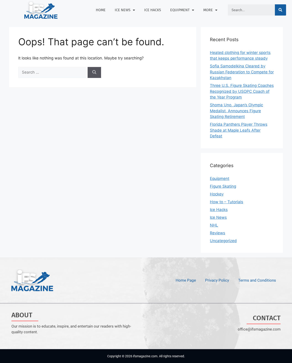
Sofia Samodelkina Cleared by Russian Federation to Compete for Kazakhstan (242, 72)
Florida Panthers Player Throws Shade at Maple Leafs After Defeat (238, 130)
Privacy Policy (217, 280)
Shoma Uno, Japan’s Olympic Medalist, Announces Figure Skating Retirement (236, 111)
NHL (214, 225)
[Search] (280, 10)
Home (101, 10)
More (208, 10)
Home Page (186, 280)
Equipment (180, 10)
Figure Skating (223, 186)
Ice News (122, 10)
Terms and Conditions (257, 280)
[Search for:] (53, 72)
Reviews (217, 233)
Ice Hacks (152, 10)
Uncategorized (223, 240)
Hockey (217, 194)
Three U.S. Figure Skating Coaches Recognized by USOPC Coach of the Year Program (242, 91)
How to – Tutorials (226, 202)
